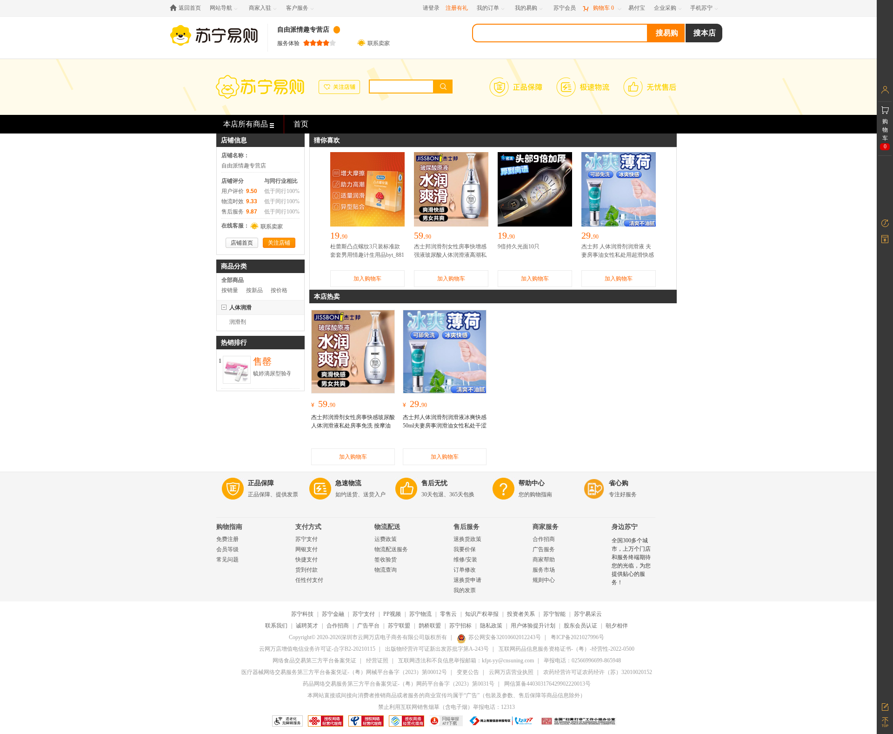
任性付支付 (309, 580)
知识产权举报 (482, 614)
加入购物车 (367, 278)
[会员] (885, 90)
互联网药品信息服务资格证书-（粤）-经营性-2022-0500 (566, 649)
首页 (300, 124)
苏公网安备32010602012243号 (504, 637)
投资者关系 (521, 614)
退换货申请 (467, 580)
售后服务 (466, 526)
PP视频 (392, 614)
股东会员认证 (580, 625)
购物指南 (229, 526)
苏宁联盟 (399, 625)
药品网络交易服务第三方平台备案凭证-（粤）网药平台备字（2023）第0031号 (398, 684)
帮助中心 (532, 483)
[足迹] (885, 223)
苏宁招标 (460, 625)
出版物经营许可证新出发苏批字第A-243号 (437, 649)
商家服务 (546, 526)
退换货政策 (467, 539)
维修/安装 (465, 559)
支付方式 (308, 526)
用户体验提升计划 (533, 625)
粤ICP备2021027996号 (577, 637)
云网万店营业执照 (511, 672)
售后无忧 (434, 483)
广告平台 (368, 625)
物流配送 (387, 526)
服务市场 (544, 570)
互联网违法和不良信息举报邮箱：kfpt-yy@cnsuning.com (466, 660)
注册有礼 (457, 8)
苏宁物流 (420, 614)
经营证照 (377, 660)
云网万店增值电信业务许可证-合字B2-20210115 (317, 649)
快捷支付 (306, 559)
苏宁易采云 (588, 614)
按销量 (229, 290)
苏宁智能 (554, 614)
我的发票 (464, 590)
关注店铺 (279, 243)
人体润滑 (240, 307)
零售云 (448, 614)
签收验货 (385, 559)
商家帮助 (544, 559)
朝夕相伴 (617, 625)
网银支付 (306, 549)
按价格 (279, 290)
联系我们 (276, 625)
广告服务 (544, 549)
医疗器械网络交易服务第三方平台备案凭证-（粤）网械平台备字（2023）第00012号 (344, 672)
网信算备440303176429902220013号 (547, 684)
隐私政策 (491, 625)
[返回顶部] (885, 722)
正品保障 (261, 483)
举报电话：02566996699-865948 (582, 660)
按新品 (254, 290)
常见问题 (227, 559)
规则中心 (544, 580)
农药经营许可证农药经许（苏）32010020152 (597, 672)
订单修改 (464, 570)
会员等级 (227, 549)
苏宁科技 (302, 614)
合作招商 (544, 539)
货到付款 (306, 570)
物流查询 (385, 570)
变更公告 (468, 672)
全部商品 (232, 280)
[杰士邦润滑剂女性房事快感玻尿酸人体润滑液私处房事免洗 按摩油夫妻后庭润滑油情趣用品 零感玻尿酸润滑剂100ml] (353, 352)
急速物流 (348, 483)
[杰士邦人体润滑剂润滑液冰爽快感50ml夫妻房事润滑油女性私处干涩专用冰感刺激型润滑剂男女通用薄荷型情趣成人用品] (444, 352)
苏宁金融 (333, 614)
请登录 (431, 8)
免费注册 (227, 539)
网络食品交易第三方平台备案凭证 (314, 660)
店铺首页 (242, 243)
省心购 (618, 483)
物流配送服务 (391, 549)
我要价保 (464, 549)
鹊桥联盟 (430, 625)
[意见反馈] (885, 706)
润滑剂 (237, 322)
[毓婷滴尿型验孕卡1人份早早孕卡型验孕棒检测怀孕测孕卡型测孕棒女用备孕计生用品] (237, 361)
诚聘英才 (307, 625)
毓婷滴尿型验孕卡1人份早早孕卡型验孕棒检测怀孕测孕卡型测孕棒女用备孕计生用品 (272, 374)
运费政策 (385, 539)
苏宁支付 (306, 539)
